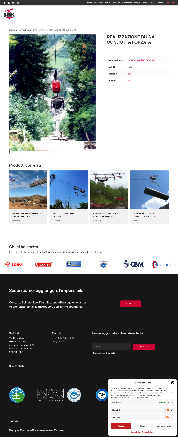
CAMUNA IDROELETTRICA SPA (141, 60)
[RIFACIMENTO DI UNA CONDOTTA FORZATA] (149, 189)
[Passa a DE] (168, 2)
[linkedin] (9, 3)
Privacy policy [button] (16, 366)
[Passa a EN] (173, 2)
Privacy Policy (147, 432)
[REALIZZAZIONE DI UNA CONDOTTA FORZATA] (109, 189)
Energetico (24, 30)
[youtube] (13, 3)
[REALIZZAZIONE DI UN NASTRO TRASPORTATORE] (28, 189)
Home (12, 30)
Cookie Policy (136, 432)
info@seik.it (58, 341)
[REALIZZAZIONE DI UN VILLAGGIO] (69, 189)
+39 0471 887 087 (64, 338)
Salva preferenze (164, 426)
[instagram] (18, 3)
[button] (172, 382)
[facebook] (4, 3)
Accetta (121, 426)
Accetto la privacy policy (105, 353)
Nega (142, 426)
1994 (130, 74)
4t (129, 80)
